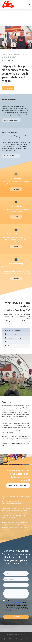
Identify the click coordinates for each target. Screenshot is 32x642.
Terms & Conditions (17, 602)
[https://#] (4, 639)
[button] (29, 5)
